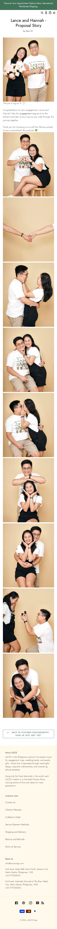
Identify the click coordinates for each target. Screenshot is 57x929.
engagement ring (28, 113)
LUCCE (30, 920)
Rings (35, 920)
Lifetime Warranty (13, 809)
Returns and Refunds (15, 839)
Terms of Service (13, 846)
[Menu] (54, 12)
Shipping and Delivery (15, 832)
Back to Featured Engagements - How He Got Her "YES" (30, 734)
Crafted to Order (13, 817)
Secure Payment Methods (17, 824)
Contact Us (10, 802)
